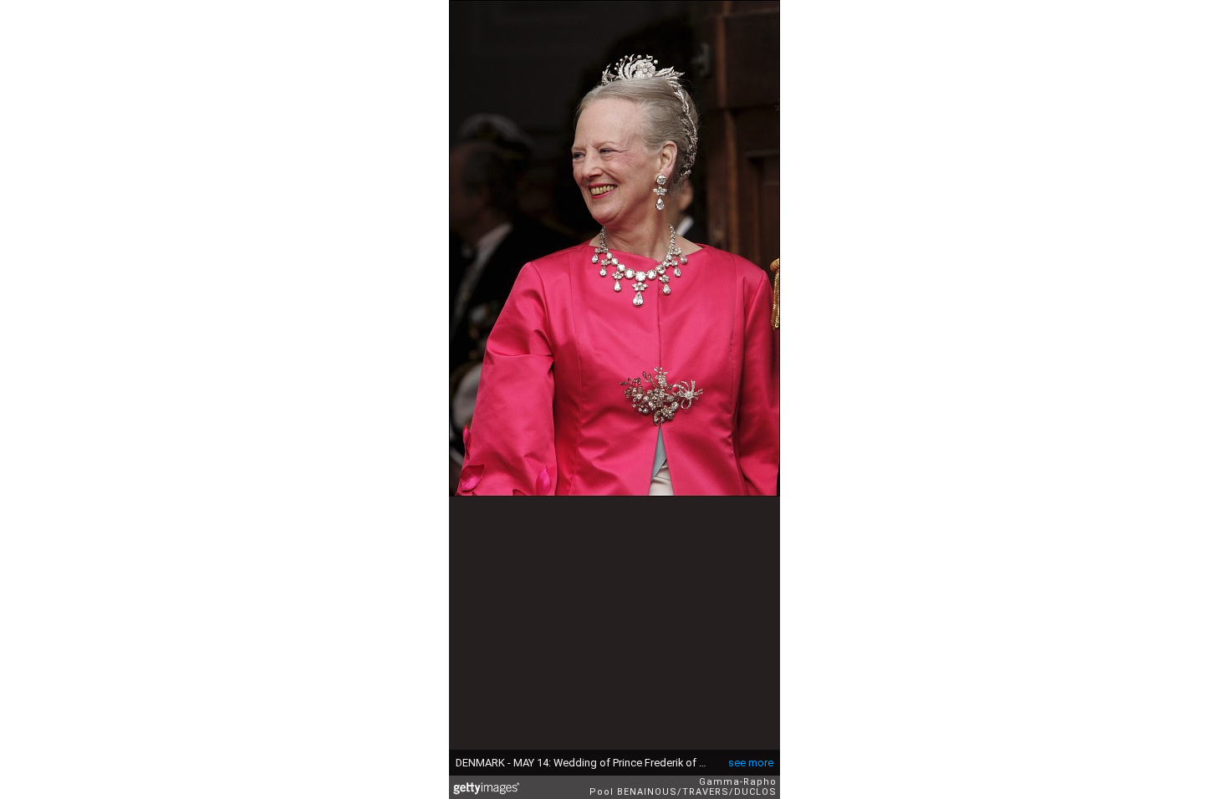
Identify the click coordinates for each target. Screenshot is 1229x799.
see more (750, 762)
